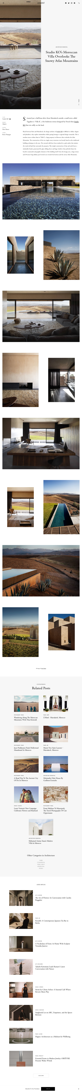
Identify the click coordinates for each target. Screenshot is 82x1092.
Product (41, 1055)
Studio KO (5, 119)
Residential (64, 47)
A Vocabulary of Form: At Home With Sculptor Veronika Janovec (52, 945)
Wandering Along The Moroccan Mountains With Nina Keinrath (26, 718)
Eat (39, 918)
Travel (22, 715)
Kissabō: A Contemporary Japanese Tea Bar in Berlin (51, 922)
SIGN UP (48, 1089)
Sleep (48, 715)
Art (47, 745)
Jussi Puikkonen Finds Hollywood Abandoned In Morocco (26, 749)
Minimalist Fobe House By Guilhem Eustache (53, 779)
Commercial (41, 862)
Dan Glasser (5, 129)
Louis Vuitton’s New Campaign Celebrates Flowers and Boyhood (26, 809)
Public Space (41, 864)
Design (15, 805)
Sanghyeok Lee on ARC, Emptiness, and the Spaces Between (53, 1013)
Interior (41, 987)
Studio (41, 868)
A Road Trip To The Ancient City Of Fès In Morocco (26, 779)
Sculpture (39, 895)
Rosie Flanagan (6, 134)
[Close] (79, 1089)
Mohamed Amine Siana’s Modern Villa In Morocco (41, 842)
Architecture (59, 47)
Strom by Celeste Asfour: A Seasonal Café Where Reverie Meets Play (53, 990)
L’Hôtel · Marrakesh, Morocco (54, 717)
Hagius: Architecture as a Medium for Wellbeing (52, 1036)
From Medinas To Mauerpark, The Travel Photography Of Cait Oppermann (55, 810)
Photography (17, 715)
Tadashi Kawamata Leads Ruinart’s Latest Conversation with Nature (50, 967)
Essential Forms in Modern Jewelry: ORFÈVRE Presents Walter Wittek (52, 1059)
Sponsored (40, 964)
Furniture (41, 1010)
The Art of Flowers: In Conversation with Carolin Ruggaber (53, 899)
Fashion (20, 805)
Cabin (41, 860)
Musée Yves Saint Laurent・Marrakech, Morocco (53, 749)
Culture (40, 1034)
